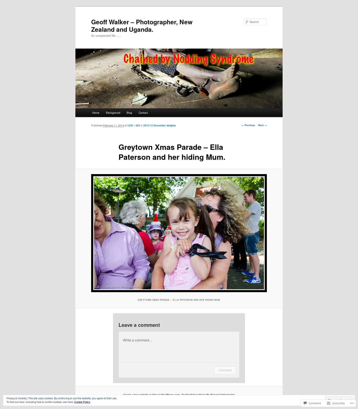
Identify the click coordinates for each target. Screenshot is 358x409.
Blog (129, 113)
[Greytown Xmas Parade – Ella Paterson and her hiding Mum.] (179, 233)
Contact (143, 113)
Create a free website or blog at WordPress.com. (151, 395)
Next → (262, 125)
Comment (225, 370)
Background (113, 113)
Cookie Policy (82, 402)
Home (95, 113)
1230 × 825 (133, 125)
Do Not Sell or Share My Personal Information (208, 395)
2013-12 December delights (159, 125)
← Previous (248, 125)
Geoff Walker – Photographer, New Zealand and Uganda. (141, 25)
